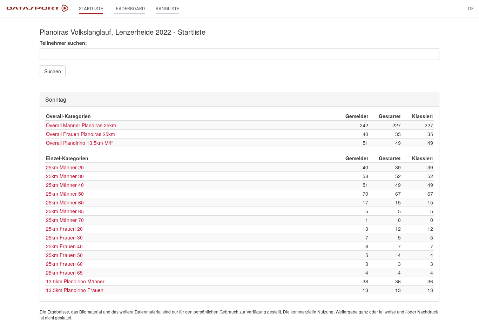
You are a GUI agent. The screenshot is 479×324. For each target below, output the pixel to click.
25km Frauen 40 (64, 246)
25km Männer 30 (65, 176)
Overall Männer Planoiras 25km (81, 125)
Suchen (52, 71)
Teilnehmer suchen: (63, 42)
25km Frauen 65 (64, 272)
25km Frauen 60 (64, 263)
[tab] (239, 99)
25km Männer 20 (65, 167)
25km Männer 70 (65, 219)
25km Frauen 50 (64, 254)
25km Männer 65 (65, 211)
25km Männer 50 (65, 193)
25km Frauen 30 (64, 237)
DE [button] (471, 8)
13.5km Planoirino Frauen (74, 289)
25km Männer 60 (65, 202)
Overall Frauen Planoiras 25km (80, 133)
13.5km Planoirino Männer (75, 281)
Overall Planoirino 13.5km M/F (79, 142)
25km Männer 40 (65, 184)
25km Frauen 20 (64, 228)
